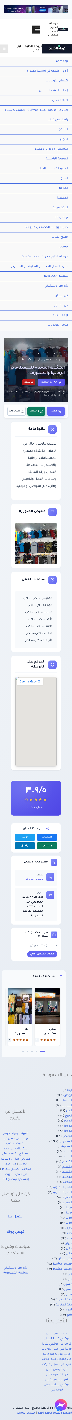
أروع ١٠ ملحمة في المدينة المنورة (47, 71)
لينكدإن (24, 845)
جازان (68, 1228)
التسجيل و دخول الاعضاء (51, 149)
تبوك (69, 1218)
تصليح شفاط (11, 1169)
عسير (68, 1284)
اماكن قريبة (60, 208)
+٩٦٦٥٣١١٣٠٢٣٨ (34, 879)
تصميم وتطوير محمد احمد (55, 1413)
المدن (64, 178)
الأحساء (66, 1100)
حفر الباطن (65, 1259)
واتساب (34, 411)
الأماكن (63, 129)
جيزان (68, 1243)
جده (69, 1238)
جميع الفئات (60, 237)
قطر (69, 1294)
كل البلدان (61, 296)
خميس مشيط (62, 1264)
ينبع (69, 1315)
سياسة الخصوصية (55, 276)
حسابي (63, 247)
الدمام (24, 359)
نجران (68, 1310)
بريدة (68, 1207)
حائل (69, 1248)
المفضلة (62, 198)
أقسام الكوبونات (57, 81)
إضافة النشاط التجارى (53, 90)
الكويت (67, 1182)
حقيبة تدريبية (20, 1133)
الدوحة (68, 1126)
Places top (61, 61)
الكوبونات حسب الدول (53, 168)
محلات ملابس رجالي (48, 359)
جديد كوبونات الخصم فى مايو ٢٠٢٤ (46, 227)
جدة (69, 1233)
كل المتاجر (61, 305)
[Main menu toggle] (4, 48)
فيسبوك (47, 837)
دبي (70, 1274)
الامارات (67, 1106)
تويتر (25, 837)
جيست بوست (26, 1413)
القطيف (67, 1172)
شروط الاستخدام (56, 286)
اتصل (53, 411)
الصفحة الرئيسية (57, 159)
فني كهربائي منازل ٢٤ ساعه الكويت (15, 1159)
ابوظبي (67, 1095)
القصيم (67, 1162)
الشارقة (66, 1146)
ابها (69, 1090)
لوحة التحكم (60, 315)
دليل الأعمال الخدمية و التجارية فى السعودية (39, 266)
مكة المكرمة (64, 1299)
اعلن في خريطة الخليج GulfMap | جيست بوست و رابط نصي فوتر (36, 115)
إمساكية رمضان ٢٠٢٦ (15, 1179)
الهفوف (67, 1197)
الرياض (67, 1136)
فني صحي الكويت (16, 1174)
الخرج (68, 1116)
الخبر (69, 1110)
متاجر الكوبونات (58, 325)
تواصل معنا (60, 217)
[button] (42, 1051)
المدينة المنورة (62, 1187)
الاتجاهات (14, 411)
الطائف (67, 1151)
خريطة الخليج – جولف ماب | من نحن (45, 256)
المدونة (63, 188)
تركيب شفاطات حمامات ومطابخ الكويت (16, 1149)
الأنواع (64, 139)
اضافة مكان (60, 100)
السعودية (65, 1141)
